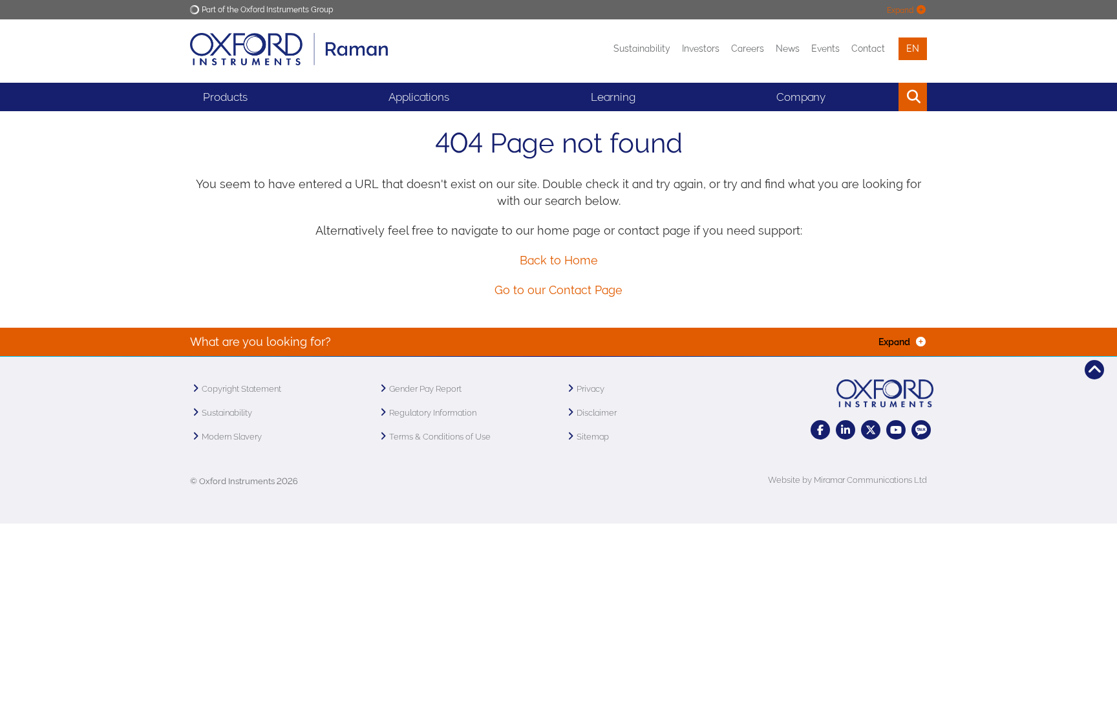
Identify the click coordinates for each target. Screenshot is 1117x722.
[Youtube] (896, 430)
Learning (613, 96)
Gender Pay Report (425, 389)
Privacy (590, 389)
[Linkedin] (845, 430)
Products (225, 96)
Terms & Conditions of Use (440, 436)
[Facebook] (820, 430)
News (788, 48)
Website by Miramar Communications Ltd (847, 480)
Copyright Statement (241, 389)
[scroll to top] (1094, 369)
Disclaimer (597, 413)
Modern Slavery (232, 436)
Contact (868, 48)
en (912, 48)
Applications (418, 96)
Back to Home (559, 260)
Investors (700, 48)
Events (825, 48)
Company (800, 96)
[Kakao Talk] (921, 430)
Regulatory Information (432, 413)
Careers (747, 48)
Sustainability (641, 48)
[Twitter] (870, 430)
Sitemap (593, 436)
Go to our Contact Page (558, 290)
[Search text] (883, 97)
